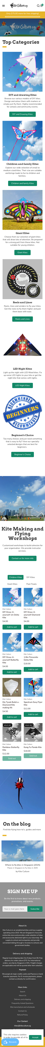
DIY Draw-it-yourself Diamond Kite (32, 615)
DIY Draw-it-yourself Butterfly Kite (10, 660)
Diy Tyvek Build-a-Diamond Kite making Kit (10, 705)
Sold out (12, 758)
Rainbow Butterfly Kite (10, 748)
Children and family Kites (22, 183)
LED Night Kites (22, 385)
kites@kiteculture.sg (22, 1025)
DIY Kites (30, 577)
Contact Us (22, 1011)
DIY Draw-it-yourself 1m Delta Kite (10, 615)
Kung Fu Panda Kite (33, 747)
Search (22, 991)
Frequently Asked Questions (22, 1003)
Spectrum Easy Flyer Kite (33, 703)
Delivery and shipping (22, 999)
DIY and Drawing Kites (22, 114)
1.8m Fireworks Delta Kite (31, 658)
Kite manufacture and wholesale (22, 1007)
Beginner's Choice (22, 454)
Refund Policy (22, 1015)
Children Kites (15, 577)
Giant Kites (23, 252)
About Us (22, 995)
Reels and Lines (22, 319)
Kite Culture (6, 609)
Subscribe (34, 909)
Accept (35, 1037)
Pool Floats (31, 584)
